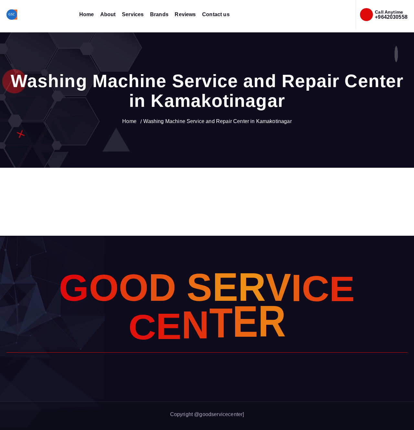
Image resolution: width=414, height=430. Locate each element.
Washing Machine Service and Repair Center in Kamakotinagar (217, 121)
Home (86, 14)
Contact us (216, 14)
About (108, 14)
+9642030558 (391, 17)
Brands (159, 14)
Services (133, 14)
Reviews (185, 14)
